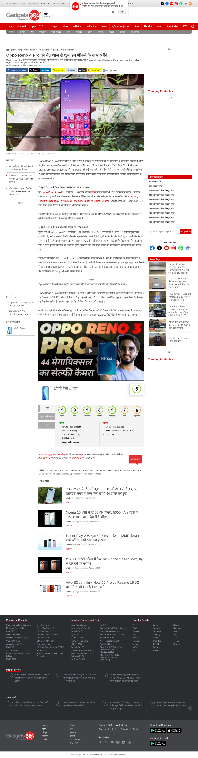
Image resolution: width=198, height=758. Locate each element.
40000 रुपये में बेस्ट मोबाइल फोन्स (161, 222)
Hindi (113, 729)
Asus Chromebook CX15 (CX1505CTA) (82, 654)
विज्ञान (90, 32)
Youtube (112, 741)
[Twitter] (159, 248)
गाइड (104, 26)
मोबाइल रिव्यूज (155, 259)
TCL (175, 637)
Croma (105, 200)
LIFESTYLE (61, 4)
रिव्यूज (55, 26)
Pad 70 (103, 625)
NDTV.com (75, 739)
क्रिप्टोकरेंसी (172, 26)
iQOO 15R (11, 659)
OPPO (156, 644)
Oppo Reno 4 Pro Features (82, 474)
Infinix (135, 644)
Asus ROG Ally (106, 644)
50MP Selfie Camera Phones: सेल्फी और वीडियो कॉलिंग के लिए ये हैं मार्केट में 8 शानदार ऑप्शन (32, 677)
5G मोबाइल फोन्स (155, 181)
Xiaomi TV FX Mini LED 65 (112, 634)
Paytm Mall (65, 200)
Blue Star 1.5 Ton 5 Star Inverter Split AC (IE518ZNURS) (111, 649)
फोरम (136, 26)
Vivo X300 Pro (12, 650)
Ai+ (134, 625)
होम (10, 26)
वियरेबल (122, 32)
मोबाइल (11, 32)
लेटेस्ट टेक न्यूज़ (44, 454)
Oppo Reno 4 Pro (51, 192)
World (16, 4)
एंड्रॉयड (46, 457)
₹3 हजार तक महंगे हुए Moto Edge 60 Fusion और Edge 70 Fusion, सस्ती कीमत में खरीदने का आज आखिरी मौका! (125, 677)
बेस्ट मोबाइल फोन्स (155, 186)
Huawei (136, 641)
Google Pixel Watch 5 (110, 631)
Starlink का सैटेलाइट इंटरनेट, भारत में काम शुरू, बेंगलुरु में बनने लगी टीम (79, 704)
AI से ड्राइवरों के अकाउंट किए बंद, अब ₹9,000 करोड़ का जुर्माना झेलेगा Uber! (171, 704)
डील (159, 26)
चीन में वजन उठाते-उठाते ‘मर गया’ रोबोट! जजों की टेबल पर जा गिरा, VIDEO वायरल (31, 704)
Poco (155, 647)
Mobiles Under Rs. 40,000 (18, 637)
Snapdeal (53, 200)
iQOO (135, 647)
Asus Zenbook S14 (15, 644)
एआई (38, 26)
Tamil (135, 729)
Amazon (132, 196)
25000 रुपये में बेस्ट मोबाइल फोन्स (161, 208)
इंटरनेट (100, 32)
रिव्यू (47, 408)
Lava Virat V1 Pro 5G (80, 628)
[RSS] (190, 3)
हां (122, 12)
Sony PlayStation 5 (45, 628)
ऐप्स (32, 32)
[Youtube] (166, 248)
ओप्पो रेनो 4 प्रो (66, 389)
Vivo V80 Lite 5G (78, 625)
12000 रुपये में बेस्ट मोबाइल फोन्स (161, 195)
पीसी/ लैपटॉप (56, 32)
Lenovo (156, 628)
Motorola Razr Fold (15, 628)
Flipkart (42, 200)
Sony (175, 634)
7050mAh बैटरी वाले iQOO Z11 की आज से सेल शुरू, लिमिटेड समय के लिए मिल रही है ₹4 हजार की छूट (79, 677)
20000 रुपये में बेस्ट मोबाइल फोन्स (161, 204)
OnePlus (157, 641)
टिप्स (68, 32)
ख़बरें (20, 50)
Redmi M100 (77, 637)
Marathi (130, 4)
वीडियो (76, 26)
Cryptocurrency (44, 644)
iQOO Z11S (76, 644)
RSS (44, 725)
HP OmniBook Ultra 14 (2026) (50, 647)
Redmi (176, 625)
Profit (24, 4)
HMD (135, 634)
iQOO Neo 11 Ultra (79, 641)
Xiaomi (176, 644)
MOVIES (36, 4)
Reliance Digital (92, 200)
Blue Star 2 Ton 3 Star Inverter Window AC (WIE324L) (110, 657)
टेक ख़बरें (21, 26)
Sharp (176, 631)
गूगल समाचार (77, 457)
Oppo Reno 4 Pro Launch (77, 470)
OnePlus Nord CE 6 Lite (48, 634)
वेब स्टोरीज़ (135, 32)
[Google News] (187, 248)
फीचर (65, 26)
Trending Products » (161, 91)
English (102, 729)
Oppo (98, 474)
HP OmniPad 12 (44, 631)
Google (136, 631)
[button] (189, 708)
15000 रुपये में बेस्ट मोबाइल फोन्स (161, 199)
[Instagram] (173, 248)
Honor (135, 637)
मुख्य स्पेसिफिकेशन (47, 416)
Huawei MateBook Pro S (82, 650)
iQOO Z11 (75, 634)
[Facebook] (152, 248)
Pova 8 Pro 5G (78, 647)
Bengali (124, 729)
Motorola (157, 631)
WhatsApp (124, 741)
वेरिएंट (94, 192)
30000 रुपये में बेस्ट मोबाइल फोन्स (161, 213)
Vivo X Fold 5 (43, 625)
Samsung (177, 628)
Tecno (176, 641)
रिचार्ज (147, 26)
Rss (129, 741)
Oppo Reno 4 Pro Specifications (53, 474)
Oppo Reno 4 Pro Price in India (126, 470)
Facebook (100, 741)
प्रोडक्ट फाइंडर (119, 26)
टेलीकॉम (79, 32)
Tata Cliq (77, 200)
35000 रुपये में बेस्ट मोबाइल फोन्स (161, 217)
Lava (155, 625)
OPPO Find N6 (13, 634)
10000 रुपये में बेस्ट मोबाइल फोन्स (161, 190)
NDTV (9, 4)
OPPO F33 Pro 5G (45, 641)
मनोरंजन (42, 32)
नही (113, 12)
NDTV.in (74, 743)
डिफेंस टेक (92, 26)
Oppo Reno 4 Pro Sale (100, 470)
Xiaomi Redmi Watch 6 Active (113, 628)
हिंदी (30, 4)
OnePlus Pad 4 (43, 637)
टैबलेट (22, 32)
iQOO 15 (10, 647)
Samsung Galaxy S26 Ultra (18, 625)
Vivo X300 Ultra (13, 641)
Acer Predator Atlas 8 (109, 641)
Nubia (155, 637)
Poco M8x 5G (77, 631)
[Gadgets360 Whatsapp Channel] (180, 248)
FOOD (53, 4)
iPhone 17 (41, 650)
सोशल (111, 32)
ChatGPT (10, 631)
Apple (135, 628)
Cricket (45, 4)
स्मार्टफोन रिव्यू (59, 454)
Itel (134, 650)
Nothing (156, 634)
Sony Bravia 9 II (107, 637)
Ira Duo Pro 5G (78, 659)
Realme (156, 650)
